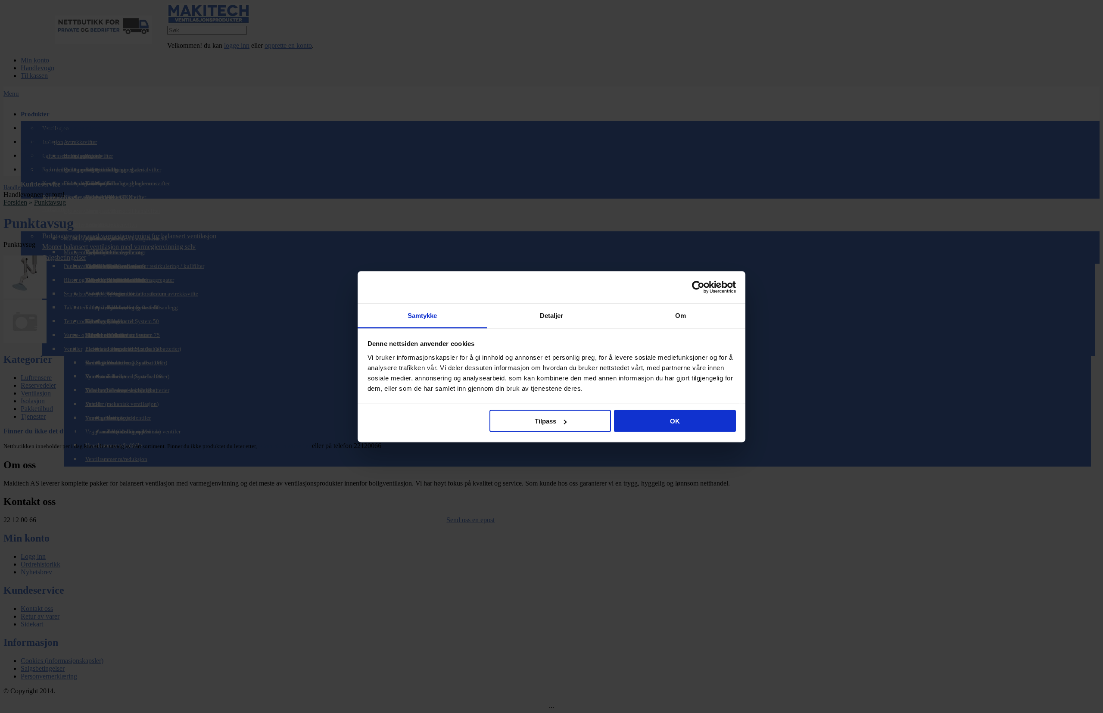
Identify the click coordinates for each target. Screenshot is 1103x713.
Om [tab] (680, 315)
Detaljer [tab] (552, 315)
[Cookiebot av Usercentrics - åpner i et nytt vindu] (698, 287)
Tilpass (545, 421)
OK (675, 421)
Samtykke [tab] (422, 315)
